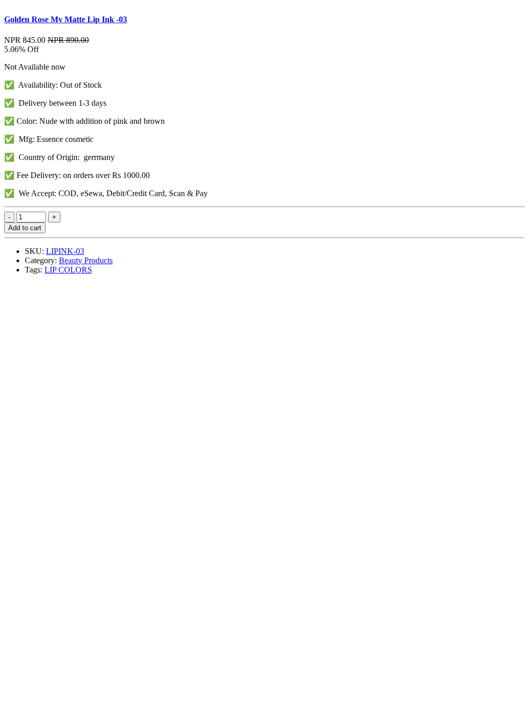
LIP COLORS (68, 269)
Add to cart (24, 228)
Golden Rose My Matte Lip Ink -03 (65, 19)
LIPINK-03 (65, 251)
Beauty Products (86, 260)
